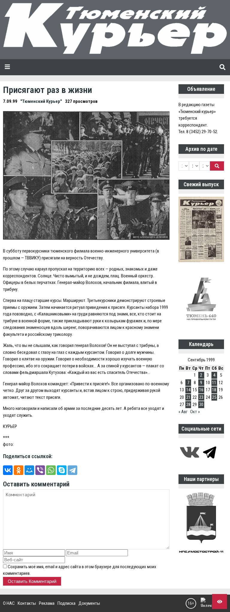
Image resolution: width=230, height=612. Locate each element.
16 (201, 390)
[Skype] (61, 470)
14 (188, 390)
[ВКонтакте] (8, 470)
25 (214, 397)
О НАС (9, 603)
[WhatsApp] (51, 470)
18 (214, 390)
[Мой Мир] (29, 470)
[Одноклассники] (18, 470)
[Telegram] (72, 470)
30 (201, 404)
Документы (89, 603)
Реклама (47, 603)
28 (188, 404)
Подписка (66, 603)
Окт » (195, 411)
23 (201, 397)
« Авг (182, 411)
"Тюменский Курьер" (41, 101)
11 (214, 382)
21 (188, 397)
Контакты (27, 603)
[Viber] (40, 470)
